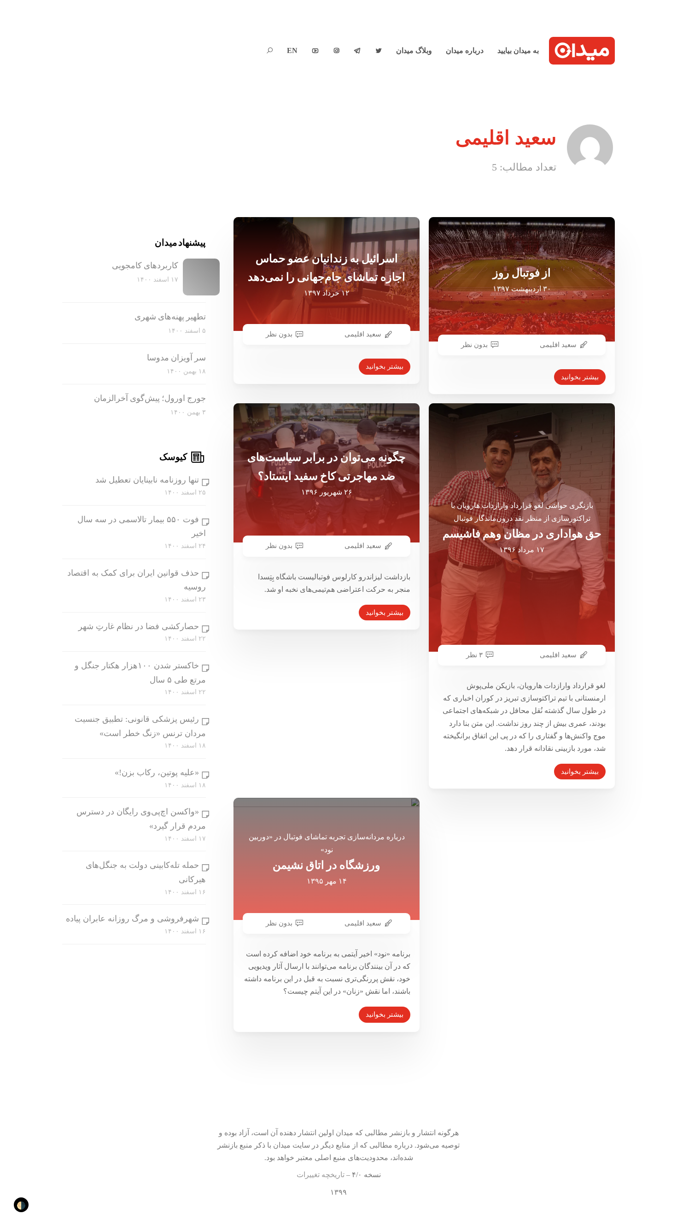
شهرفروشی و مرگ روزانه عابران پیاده (132, 919)
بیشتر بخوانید (384, 366)
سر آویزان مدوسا (176, 357)
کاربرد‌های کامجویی (145, 265)
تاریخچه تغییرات (320, 1175)
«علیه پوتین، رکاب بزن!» (157, 772)
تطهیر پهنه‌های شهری (170, 316)
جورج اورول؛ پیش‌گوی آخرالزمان (150, 398)
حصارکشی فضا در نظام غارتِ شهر (138, 626)
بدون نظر (279, 334)
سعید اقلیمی (362, 334)
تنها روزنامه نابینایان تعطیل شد (147, 480)
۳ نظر (474, 655)
